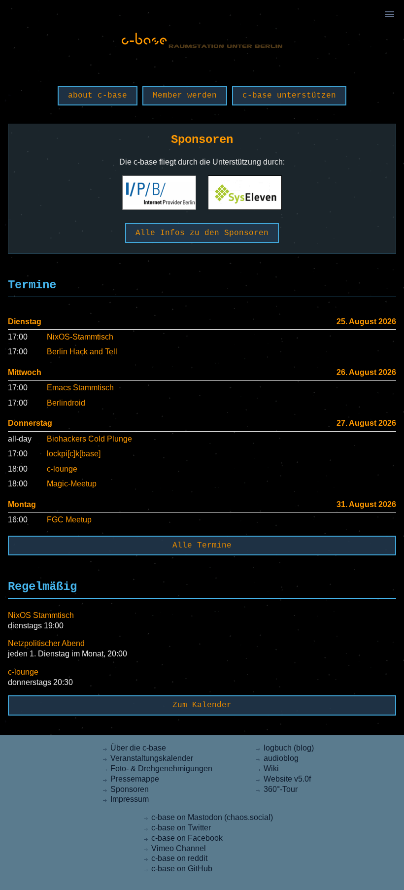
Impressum (129, 799)
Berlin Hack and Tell (82, 351)
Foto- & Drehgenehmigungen (161, 768)
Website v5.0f (287, 779)
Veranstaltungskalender (151, 758)
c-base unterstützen (289, 95)
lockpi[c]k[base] (74, 453)
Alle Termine (202, 545)
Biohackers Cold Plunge (89, 439)
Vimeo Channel (178, 848)
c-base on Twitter (181, 827)
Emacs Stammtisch (80, 387)
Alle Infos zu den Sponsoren (202, 233)
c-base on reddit (179, 858)
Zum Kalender (202, 705)
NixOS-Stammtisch (80, 337)
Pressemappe (134, 779)
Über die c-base (138, 748)
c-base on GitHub (181, 868)
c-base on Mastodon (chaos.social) (212, 817)
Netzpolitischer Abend (46, 643)
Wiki (271, 768)
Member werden (185, 95)
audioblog (281, 758)
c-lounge (62, 469)
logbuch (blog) (289, 748)
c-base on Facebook (187, 838)
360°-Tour (281, 789)
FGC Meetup (69, 519)
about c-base (97, 95)
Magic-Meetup (72, 483)
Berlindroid (66, 403)
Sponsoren (129, 789)
